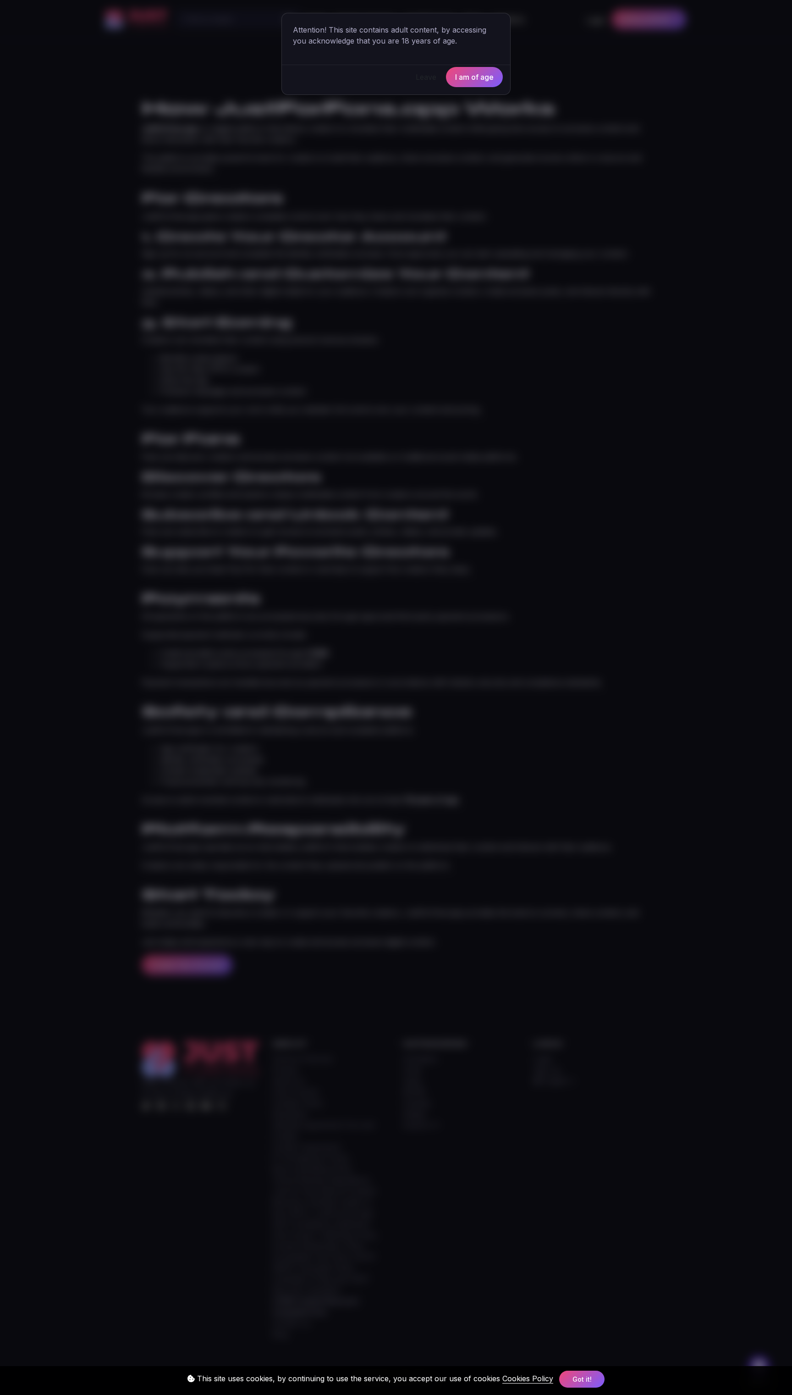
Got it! (582, 1379)
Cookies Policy (527, 1378)
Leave (426, 77)
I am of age (474, 77)
